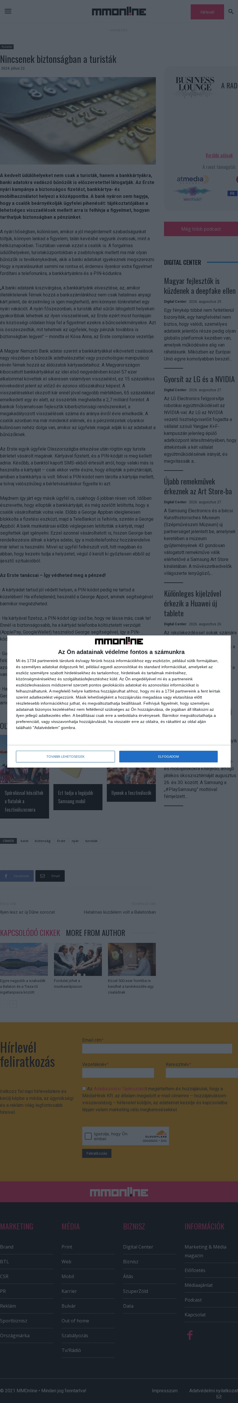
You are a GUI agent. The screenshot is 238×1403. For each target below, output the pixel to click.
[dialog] (119, 701)
